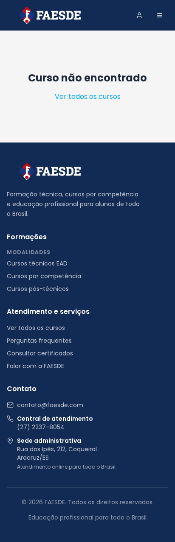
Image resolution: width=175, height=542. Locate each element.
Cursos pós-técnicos (38, 289)
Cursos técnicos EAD (37, 263)
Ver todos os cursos (88, 96)
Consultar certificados (40, 353)
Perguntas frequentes (39, 340)
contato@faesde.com (50, 405)
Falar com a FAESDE (35, 366)
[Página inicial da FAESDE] (49, 171)
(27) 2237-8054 (41, 427)
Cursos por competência (44, 276)
